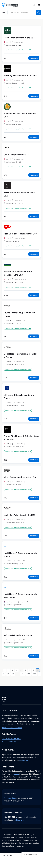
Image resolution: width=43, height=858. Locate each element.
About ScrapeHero (9, 741)
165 (28, 674)
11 (13, 674)
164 (23, 674)
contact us (23, 760)
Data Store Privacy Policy (11, 738)
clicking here (18, 820)
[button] (4, 12)
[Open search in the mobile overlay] (24, 12)
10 (8, 674)
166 (34, 674)
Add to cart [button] (34, 58)
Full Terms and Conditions (12, 727)
